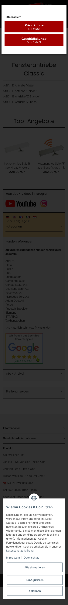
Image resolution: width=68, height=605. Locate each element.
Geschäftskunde (34, 40)
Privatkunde (34, 26)
